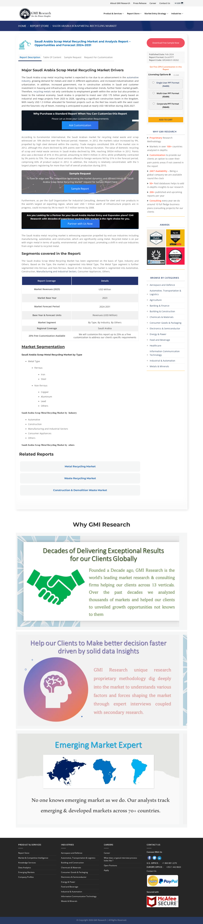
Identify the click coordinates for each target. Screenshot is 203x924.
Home (22, 26)
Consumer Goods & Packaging (165, 322)
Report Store (133, 13)
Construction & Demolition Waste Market (80, 490)
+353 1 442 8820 (173, 867)
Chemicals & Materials (162, 317)
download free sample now (165, 42)
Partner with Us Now (80, 223)
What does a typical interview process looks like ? (120, 859)
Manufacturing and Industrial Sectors (56, 271)
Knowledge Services (27, 862)
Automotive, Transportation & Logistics (165, 292)
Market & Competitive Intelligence (33, 858)
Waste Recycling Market (80, 478)
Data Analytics (24, 867)
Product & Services (113, 13)
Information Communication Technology (165, 353)
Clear (176, 75)
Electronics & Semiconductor (165, 328)
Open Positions (110, 865)
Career (153, 3)
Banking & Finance (159, 305)
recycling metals (42, 91)
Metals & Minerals (159, 366)
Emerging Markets (26, 872)
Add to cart (165, 119)
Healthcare (155, 345)
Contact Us (164, 3)
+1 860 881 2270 (169, 863)
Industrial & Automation (162, 360)
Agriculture (156, 299)
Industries (176, 13)
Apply (106, 870)
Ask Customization (80, 125)
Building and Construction (72, 862)
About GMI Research (120, 3)
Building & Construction (162, 311)
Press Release (139, 3)
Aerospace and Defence (162, 284)
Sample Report (80, 188)
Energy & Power (158, 334)
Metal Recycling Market (80, 466)
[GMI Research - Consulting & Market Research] (35, 13)
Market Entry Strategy (155, 13)
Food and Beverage (160, 339)
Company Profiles (26, 877)
